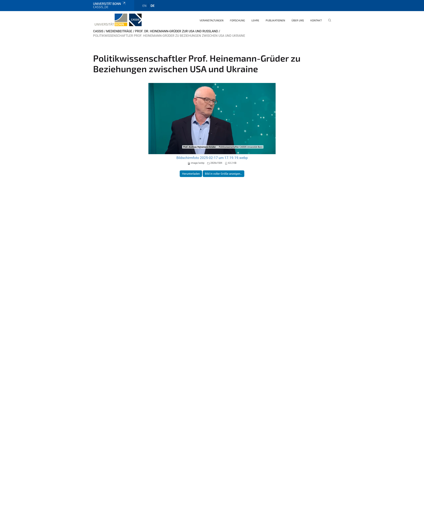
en (144, 5)
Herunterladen (191, 173)
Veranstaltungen (211, 20)
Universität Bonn (107, 3)
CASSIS (98, 31)
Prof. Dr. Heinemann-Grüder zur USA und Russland (176, 31)
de (153, 5)
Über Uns (298, 20)
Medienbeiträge (119, 31)
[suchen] (328, 22)
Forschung (237, 20)
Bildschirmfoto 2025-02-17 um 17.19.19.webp (212, 158)
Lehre (255, 20)
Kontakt (316, 20)
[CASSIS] (117, 20)
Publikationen (275, 20)
